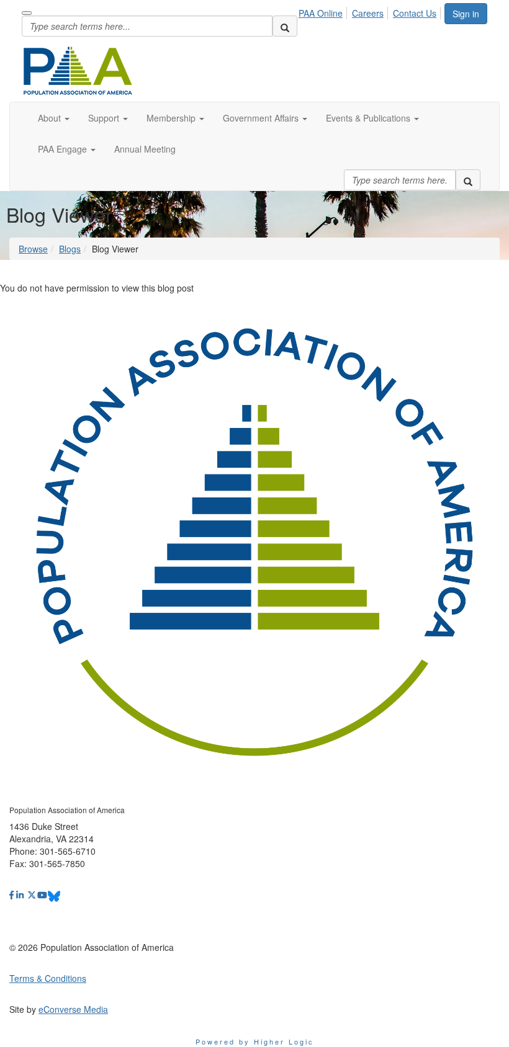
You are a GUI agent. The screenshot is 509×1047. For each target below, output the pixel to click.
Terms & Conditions (47, 978)
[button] (54, 117)
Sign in (466, 13)
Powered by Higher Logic (255, 1041)
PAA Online (321, 13)
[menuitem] (324, 11)
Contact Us (414, 13)
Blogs (70, 249)
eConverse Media (73, 1009)
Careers (368, 13)
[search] (285, 26)
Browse (33, 249)
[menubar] (370, 11)
